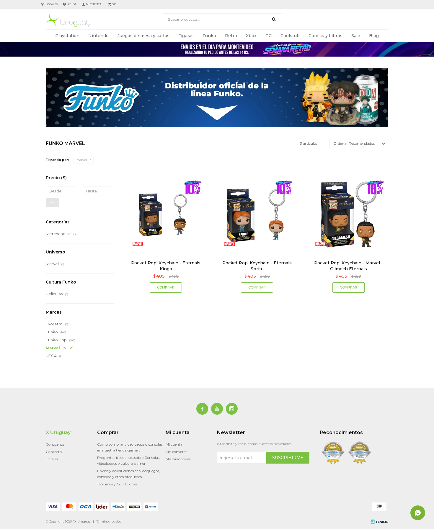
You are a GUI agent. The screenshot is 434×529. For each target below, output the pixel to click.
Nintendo (98, 35)
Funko (209, 35)
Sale (355, 35)
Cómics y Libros (325, 35)
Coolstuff (290, 35)
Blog (374, 35)
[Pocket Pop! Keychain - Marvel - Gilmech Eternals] (348, 214)
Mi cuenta (174, 444)
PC (268, 35)
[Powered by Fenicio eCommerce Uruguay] (379, 521)
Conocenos (55, 444)
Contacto (54, 451)
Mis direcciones (178, 459)
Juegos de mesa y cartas (143, 35)
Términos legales (109, 521)
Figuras (186, 35)
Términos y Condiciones (117, 484)
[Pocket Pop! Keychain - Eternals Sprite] (257, 214)
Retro (231, 35)
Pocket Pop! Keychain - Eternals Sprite (257, 265)
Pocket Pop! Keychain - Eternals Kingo (165, 265)
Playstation (67, 35)
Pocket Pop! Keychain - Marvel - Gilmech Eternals (348, 265)
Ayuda (71, 4)
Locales (52, 4)
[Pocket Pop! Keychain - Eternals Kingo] (165, 214)
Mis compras (176, 451)
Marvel (81, 160)
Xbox (251, 35)
